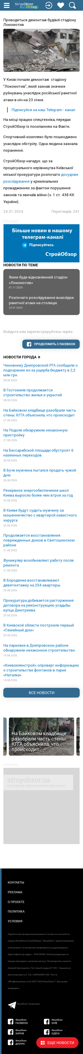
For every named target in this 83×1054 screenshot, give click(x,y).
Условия (15, 921)
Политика (16, 911)
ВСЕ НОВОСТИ (41, 692)
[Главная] (27, 6)
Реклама (15, 892)
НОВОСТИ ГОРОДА (22, 356)
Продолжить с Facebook (54, 344)
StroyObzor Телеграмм (28, 1003)
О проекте (16, 902)
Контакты (16, 882)
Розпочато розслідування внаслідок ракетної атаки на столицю (41, 302)
